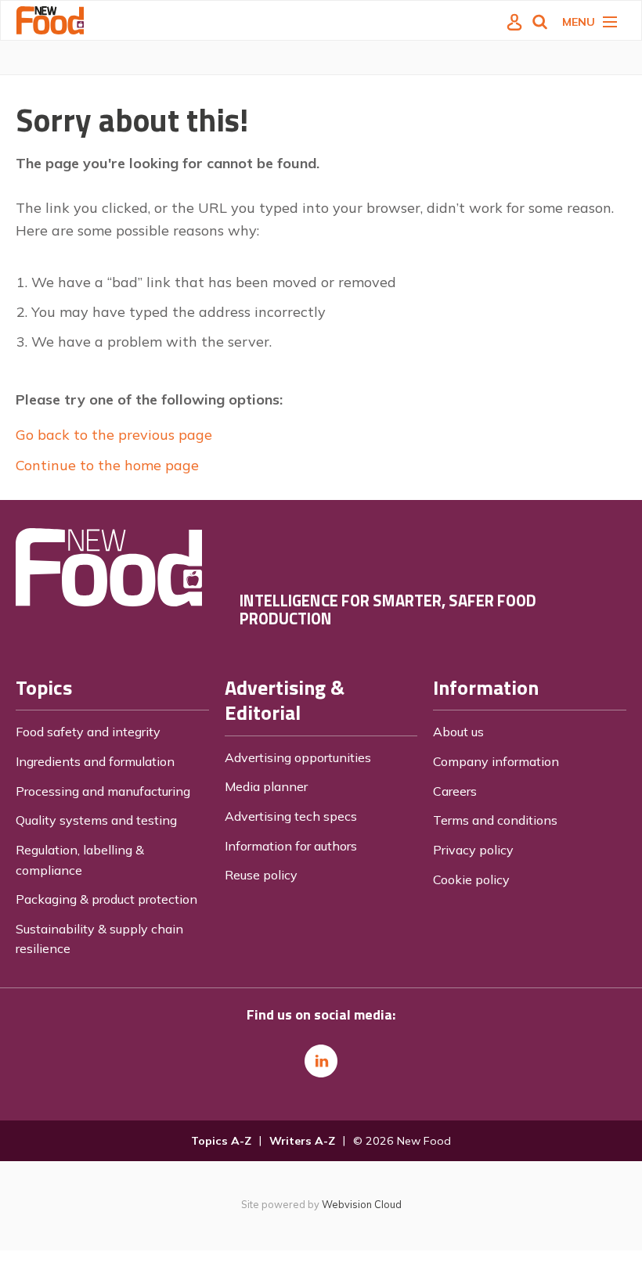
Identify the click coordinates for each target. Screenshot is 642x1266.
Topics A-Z (221, 1141)
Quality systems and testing (96, 820)
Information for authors (291, 846)
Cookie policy (471, 879)
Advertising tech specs (291, 816)
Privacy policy (473, 850)
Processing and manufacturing (103, 791)
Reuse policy (261, 875)
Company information (496, 761)
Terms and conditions (495, 820)
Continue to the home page (107, 465)
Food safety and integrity (88, 731)
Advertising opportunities (298, 757)
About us (458, 731)
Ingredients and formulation (95, 761)
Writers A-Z (302, 1141)
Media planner (266, 786)
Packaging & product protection (106, 899)
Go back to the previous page (114, 435)
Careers (455, 791)
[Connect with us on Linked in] (321, 1061)
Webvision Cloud (362, 1204)
